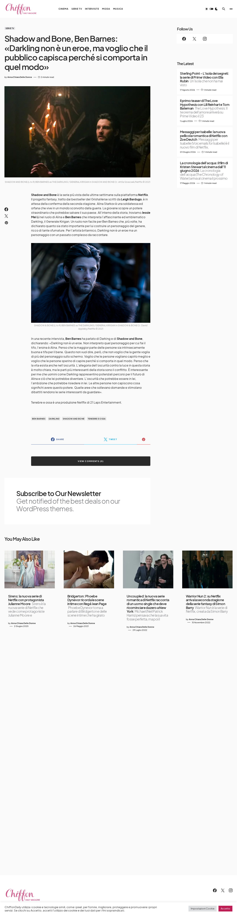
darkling (54, 418)
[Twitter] (194, 39)
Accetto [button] (225, 908)
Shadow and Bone (73, 418)
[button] (211, 9)
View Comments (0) (91, 461)
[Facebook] (184, 39)
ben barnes (39, 418)
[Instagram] (205, 39)
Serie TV (10, 28)
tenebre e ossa (97, 418)
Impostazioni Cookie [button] (202, 908)
